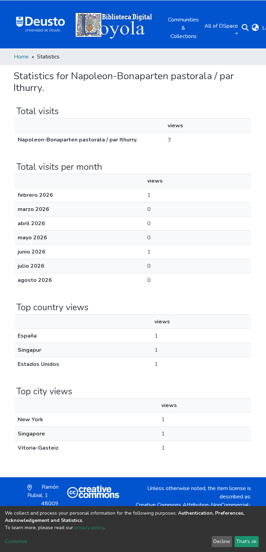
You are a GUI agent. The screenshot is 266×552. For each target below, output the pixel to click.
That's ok (246, 541)
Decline (221, 541)
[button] (255, 28)
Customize (16, 541)
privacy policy (89, 527)
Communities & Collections (183, 28)
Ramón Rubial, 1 (43, 499)
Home (21, 57)
